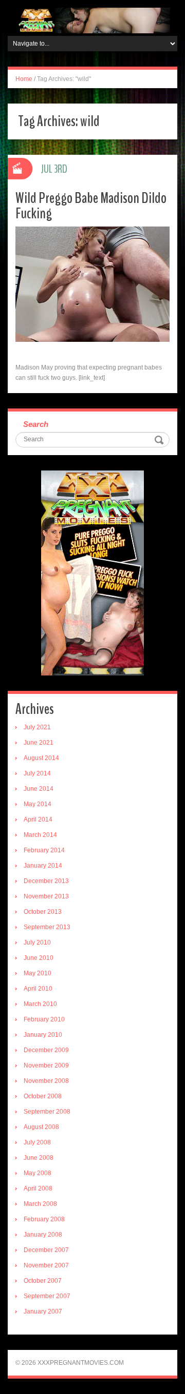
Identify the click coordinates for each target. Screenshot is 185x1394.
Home (23, 79)
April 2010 (38, 988)
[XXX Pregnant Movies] (92, 20)
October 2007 (43, 1280)
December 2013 (46, 881)
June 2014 (38, 788)
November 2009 (46, 1065)
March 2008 (40, 1203)
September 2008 (47, 1111)
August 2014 (41, 758)
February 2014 (44, 850)
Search (35, 424)
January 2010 (43, 1034)
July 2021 (37, 727)
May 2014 (37, 804)
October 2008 (43, 1096)
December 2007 (46, 1250)
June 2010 (38, 957)
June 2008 (38, 1157)
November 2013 (46, 896)
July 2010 (37, 942)
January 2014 (43, 865)
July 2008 (37, 1142)
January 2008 (43, 1234)
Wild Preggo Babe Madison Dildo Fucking (90, 206)
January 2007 (43, 1311)
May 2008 (37, 1173)
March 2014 (40, 834)
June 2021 (38, 742)
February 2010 (44, 1019)
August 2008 (41, 1127)
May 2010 (37, 973)
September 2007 (47, 1296)
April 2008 (38, 1188)
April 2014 (38, 819)
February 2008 (44, 1219)
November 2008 (46, 1080)
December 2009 (46, 1050)
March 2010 (40, 1004)
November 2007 (46, 1265)
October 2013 (43, 911)
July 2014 (37, 773)
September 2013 (47, 927)
